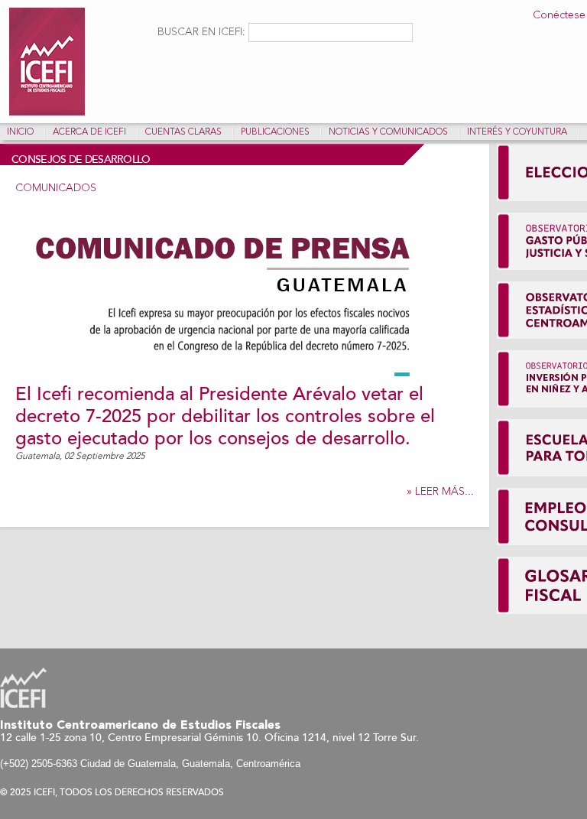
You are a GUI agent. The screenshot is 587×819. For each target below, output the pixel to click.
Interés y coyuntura (517, 132)
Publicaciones (275, 132)
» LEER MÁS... (440, 491)
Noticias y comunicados (388, 132)
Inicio (20, 132)
